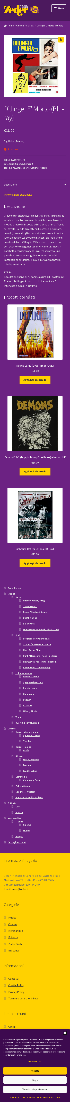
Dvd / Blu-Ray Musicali (27, 722)
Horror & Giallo (31, 676)
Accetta (35, 1070)
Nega (35, 1080)
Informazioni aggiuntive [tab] (18, 194)
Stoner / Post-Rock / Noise (37, 644)
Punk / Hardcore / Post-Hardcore (40, 655)
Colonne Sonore (23, 673)
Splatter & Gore (31, 735)
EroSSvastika (30, 770)
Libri (17, 806)
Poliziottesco (30, 688)
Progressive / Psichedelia (36, 638)
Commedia (28, 693)
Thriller (27, 741)
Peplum (27, 699)
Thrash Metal (30, 606)
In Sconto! (14, 950)
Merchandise (14, 818)
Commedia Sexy (31, 780)
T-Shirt (19, 821)
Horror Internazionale (26, 732)
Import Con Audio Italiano (29, 797)
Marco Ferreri (24, 167)
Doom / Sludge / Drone (35, 612)
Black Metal (29, 623)
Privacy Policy (29, 1097)
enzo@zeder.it (20, 889)
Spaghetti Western (33, 682)
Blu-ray (12, 167)
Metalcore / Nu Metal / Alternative (41, 629)
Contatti (13, 978)
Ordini (11, 1026)
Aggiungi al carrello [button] (35, 379)
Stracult (30, 25)
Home (11, 25)
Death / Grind (30, 617)
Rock (18, 635)
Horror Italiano (23, 746)
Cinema (20, 25)
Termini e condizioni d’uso (48, 1097)
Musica (11, 593)
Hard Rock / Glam (32, 650)
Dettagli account (17, 842)
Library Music (30, 711)
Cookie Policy (16, 1097)
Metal (18, 597)
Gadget (19, 836)
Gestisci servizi (34, 1061)
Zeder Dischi (14, 587)
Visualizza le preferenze (35, 1089)
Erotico (27, 765)
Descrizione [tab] (11, 184)
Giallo (26, 750)
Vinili (18, 717)
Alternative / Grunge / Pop (36, 667)
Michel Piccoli (39, 167)
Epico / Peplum (31, 759)
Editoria (12, 803)
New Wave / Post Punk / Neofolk (39, 661)
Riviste (19, 812)
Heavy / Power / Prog (34, 600)
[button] (65, 1033)
